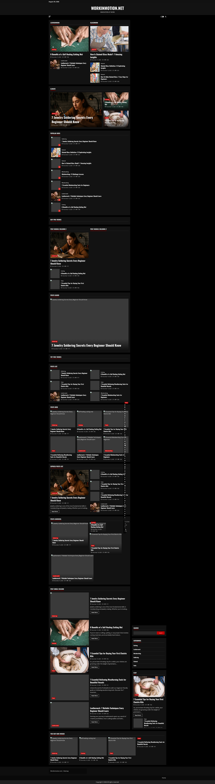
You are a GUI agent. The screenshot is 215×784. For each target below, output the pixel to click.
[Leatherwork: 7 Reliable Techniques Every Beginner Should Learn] (89, 444)
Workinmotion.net (56, 771)
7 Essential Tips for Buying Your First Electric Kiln (114, 122)
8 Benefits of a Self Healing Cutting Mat (66, 54)
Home (164, 778)
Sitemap (66, 771)
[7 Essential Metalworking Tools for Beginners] (116, 444)
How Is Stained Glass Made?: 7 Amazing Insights (106, 56)
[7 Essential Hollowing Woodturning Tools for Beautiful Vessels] (62, 444)
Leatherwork (64, 60)
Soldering (54, 113)
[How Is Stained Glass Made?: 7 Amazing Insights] (109, 39)
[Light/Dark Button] (162, 16)
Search (136, 628)
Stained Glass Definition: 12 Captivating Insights (95, 67)
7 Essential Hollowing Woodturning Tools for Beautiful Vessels (95, 385)
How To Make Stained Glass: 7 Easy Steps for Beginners (95, 78)
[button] (50, 16)
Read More (55, 512)
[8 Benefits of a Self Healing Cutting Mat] (69, 39)
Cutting (54, 49)
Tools (106, 118)
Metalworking (65, 171)
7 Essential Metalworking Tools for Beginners (55, 185)
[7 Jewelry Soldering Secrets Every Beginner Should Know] (76, 109)
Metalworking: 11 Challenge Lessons (55, 174)
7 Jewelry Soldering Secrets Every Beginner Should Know (72, 119)
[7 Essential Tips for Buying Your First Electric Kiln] (116, 419)
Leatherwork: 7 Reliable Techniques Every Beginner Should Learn (55, 64)
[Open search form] (165, 16)
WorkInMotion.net (107, 8)
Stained (94, 49)
